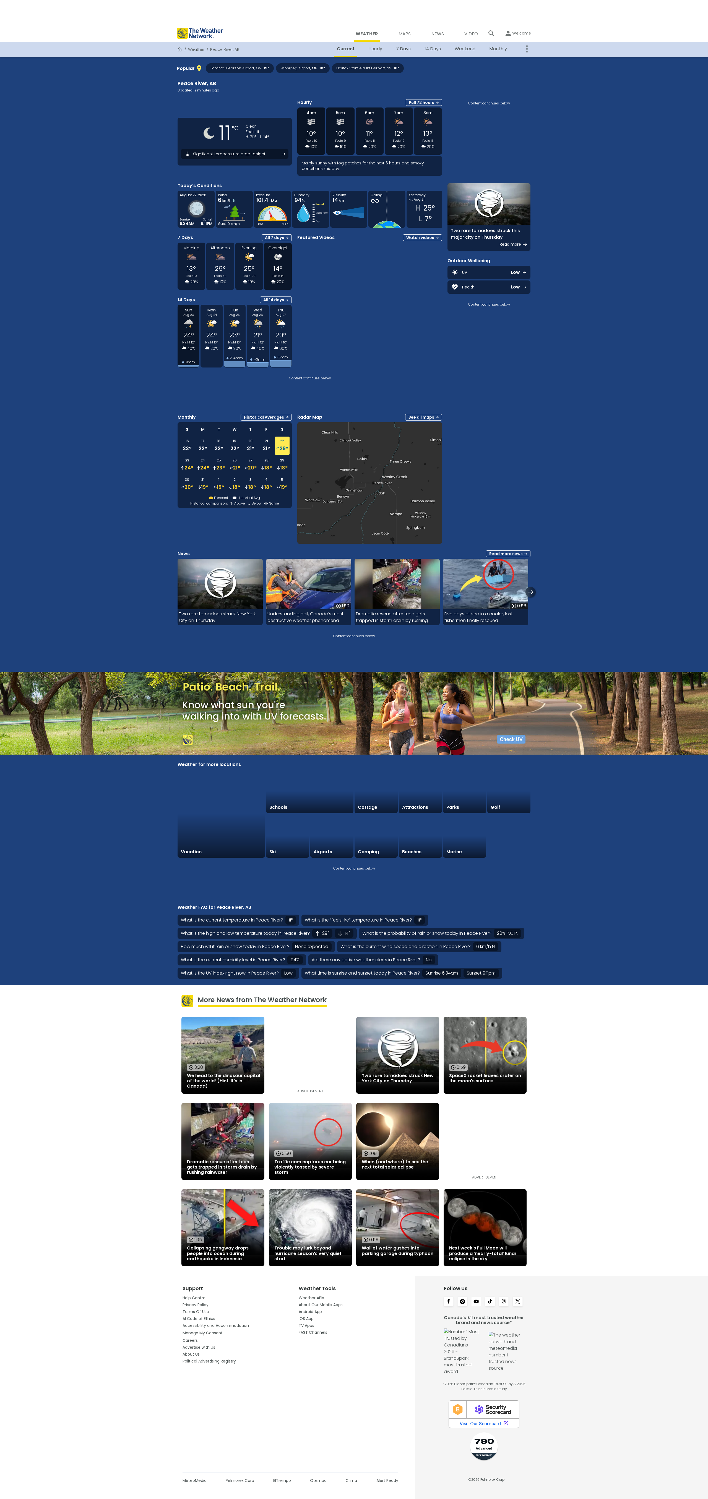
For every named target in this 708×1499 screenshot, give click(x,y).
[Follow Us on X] (518, 1302)
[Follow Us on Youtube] (476, 1302)
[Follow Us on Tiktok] (490, 1302)
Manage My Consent (203, 1332)
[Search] (491, 33)
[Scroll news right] (530, 592)
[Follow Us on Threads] (504, 1302)
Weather (196, 49)
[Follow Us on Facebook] (448, 1302)
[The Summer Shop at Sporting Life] (508, 836)
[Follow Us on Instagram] (462, 1302)
